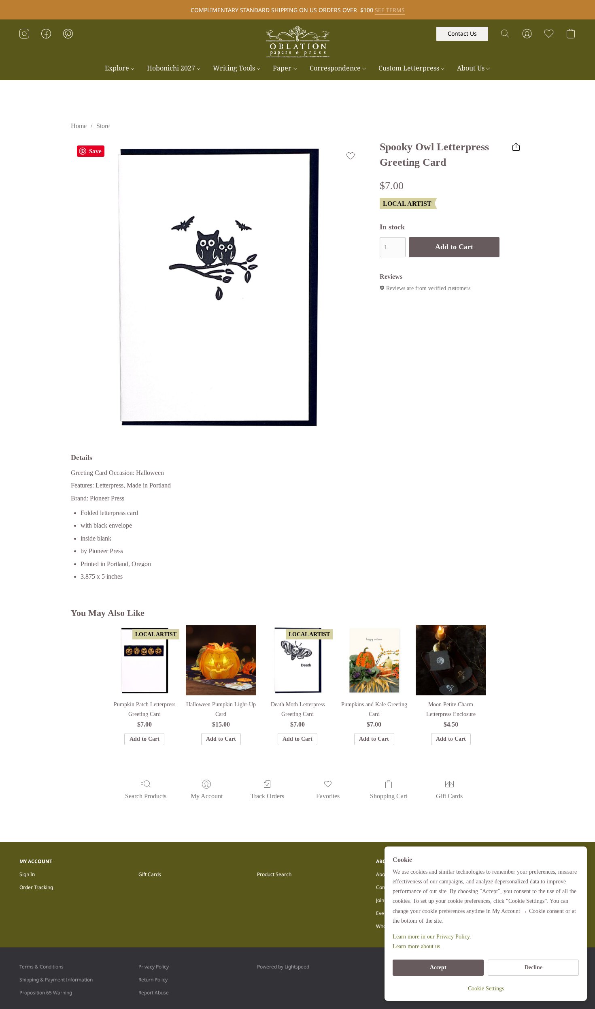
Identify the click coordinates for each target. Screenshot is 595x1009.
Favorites (328, 796)
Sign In (27, 874)
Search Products (145, 796)
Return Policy (153, 979)
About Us (471, 68)
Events (383, 913)
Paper (283, 68)
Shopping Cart (388, 796)
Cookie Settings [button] (486, 988)
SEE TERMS (390, 10)
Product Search (274, 874)
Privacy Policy (153, 966)
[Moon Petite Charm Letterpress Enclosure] (451, 660)
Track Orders (267, 796)
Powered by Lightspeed (283, 966)
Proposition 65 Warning (45, 992)
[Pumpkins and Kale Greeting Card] (374, 660)
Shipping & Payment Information (56, 979)
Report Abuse (153, 992)
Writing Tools (235, 68)
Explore (118, 68)
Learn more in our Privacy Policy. (432, 937)
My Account (207, 796)
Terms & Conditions (41, 966)
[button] (297, 42)
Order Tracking (36, 887)
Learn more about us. (417, 946)
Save (95, 151)
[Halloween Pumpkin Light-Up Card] (221, 660)
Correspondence (336, 68)
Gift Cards (449, 796)
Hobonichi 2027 (172, 68)
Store (103, 125)
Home (79, 125)
